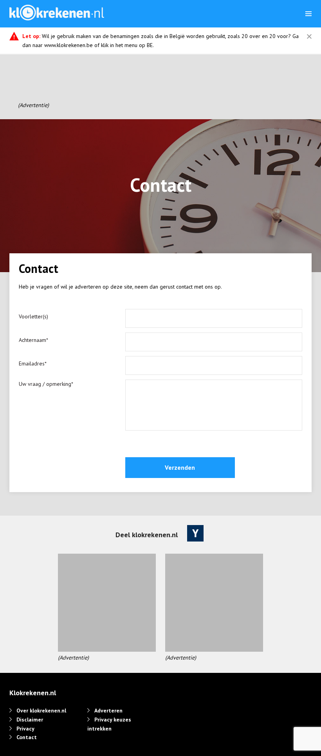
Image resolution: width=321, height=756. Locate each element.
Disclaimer (29, 719)
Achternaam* (33, 339)
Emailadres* (33, 363)
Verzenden (180, 467)
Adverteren (108, 710)
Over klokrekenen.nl (41, 710)
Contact (26, 737)
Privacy (25, 728)
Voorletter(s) (33, 316)
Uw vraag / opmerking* (46, 383)
